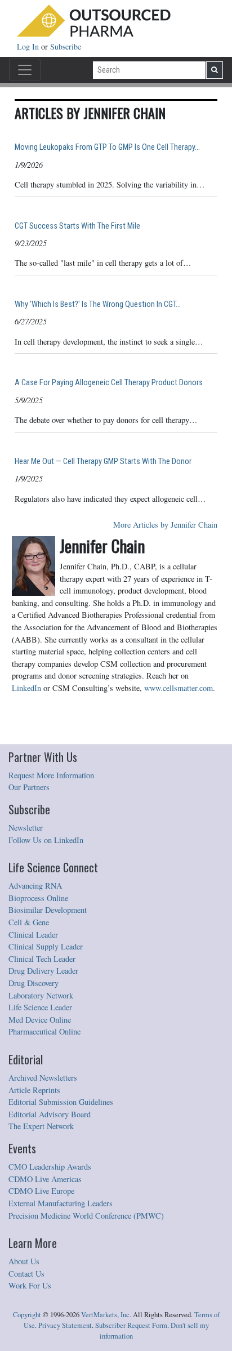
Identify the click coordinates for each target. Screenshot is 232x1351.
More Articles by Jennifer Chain (165, 524)
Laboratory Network (40, 995)
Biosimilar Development (47, 909)
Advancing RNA (35, 885)
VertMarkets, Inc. (106, 1314)
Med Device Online (39, 1019)
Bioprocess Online (38, 898)
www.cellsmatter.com (178, 688)
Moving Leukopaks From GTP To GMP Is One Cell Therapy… (107, 147)
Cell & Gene (28, 922)
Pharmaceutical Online (44, 1031)
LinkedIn (26, 688)
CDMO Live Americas (45, 1179)
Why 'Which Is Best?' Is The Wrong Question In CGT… (98, 304)
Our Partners (29, 787)
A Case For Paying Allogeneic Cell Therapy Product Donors (109, 382)
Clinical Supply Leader (45, 946)
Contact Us (26, 1273)
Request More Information (51, 775)
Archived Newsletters (42, 1077)
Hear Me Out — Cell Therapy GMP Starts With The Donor (103, 461)
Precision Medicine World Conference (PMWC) (86, 1215)
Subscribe (65, 46)
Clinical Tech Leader (41, 958)
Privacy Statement (65, 1325)
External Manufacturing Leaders (60, 1203)
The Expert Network (41, 1126)
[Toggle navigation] (25, 70)
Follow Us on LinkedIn (45, 840)
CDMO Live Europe (41, 1190)
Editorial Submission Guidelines (60, 1101)
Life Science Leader (40, 1007)
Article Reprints (34, 1090)
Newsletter (25, 827)
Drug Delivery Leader (43, 970)
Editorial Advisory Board (49, 1114)
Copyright (27, 1314)
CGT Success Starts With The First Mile (77, 226)
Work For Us (29, 1285)
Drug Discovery (33, 983)
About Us (23, 1261)
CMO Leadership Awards (49, 1166)
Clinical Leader (33, 934)
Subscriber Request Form (131, 1325)
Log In (29, 46)
